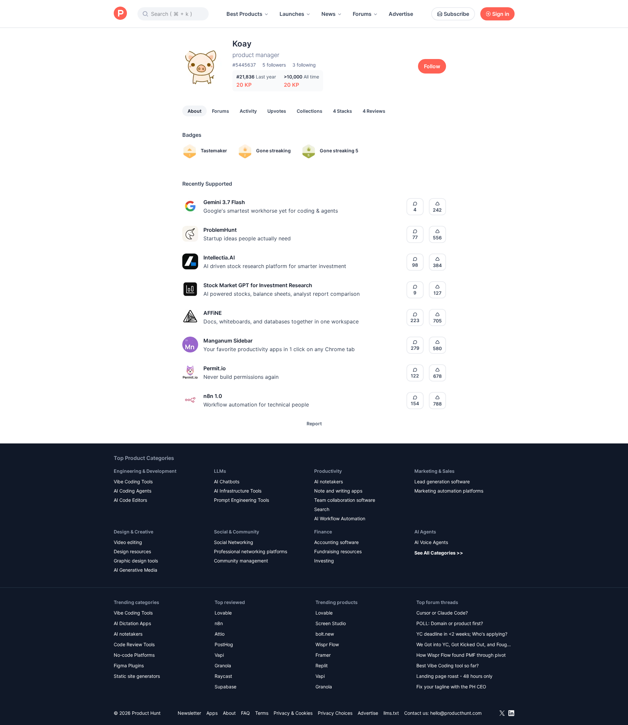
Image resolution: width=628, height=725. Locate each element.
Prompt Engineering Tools (241, 500)
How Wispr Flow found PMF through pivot (461, 655)
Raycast (223, 676)
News (328, 14)
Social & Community (236, 531)
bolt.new (324, 634)
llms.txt (391, 713)
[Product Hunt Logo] (120, 14)
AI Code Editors (130, 500)
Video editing (128, 542)
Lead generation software (442, 481)
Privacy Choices (335, 713)
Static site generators (137, 676)
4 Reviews (374, 111)
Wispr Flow (327, 644)
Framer (323, 655)
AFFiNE (212, 313)
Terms (261, 713)
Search (321, 509)
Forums (362, 14)
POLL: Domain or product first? (449, 623)
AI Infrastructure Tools (237, 491)
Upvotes (276, 111)
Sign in (500, 14)
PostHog (224, 644)
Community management (241, 560)
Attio (219, 634)
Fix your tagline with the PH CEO (451, 686)
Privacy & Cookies (293, 713)
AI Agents (425, 531)
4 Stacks (342, 111)
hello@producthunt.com (456, 713)
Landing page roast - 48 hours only (454, 676)
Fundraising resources (338, 551)
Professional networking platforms (250, 551)
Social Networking (233, 542)
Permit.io (214, 368)
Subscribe (456, 14)
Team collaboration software (344, 500)
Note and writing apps (338, 491)
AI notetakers (328, 481)
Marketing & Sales (434, 471)
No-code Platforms (134, 655)
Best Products (244, 14)
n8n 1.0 (212, 396)
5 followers (274, 65)
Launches (292, 14)
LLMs (220, 471)
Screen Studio (330, 623)
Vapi (219, 655)
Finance (323, 531)
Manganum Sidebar (228, 340)
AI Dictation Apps (132, 623)
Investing (324, 560)
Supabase (225, 686)
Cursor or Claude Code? (442, 613)
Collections (309, 111)
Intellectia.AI (219, 257)
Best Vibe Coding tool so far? (447, 665)
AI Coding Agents (132, 491)
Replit (321, 665)
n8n (219, 623)
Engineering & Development (145, 471)
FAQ (245, 713)
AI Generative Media (135, 570)
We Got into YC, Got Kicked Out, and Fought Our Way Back (463, 645)
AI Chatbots (226, 481)
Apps (212, 713)
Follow (432, 66)
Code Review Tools (134, 644)
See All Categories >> (438, 553)
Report (314, 423)
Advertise (401, 14)
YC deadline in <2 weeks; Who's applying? (461, 634)
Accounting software (336, 542)
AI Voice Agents (431, 542)
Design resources (132, 551)
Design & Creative (133, 531)
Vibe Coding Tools (133, 481)
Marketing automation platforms (448, 491)
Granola (223, 665)
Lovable (223, 613)
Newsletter (189, 713)
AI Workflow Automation (339, 518)
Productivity (328, 471)
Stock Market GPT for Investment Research (257, 285)
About (194, 111)
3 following (304, 65)
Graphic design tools (136, 560)
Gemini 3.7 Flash (224, 202)
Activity (248, 111)
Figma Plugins (129, 665)
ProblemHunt (220, 230)
